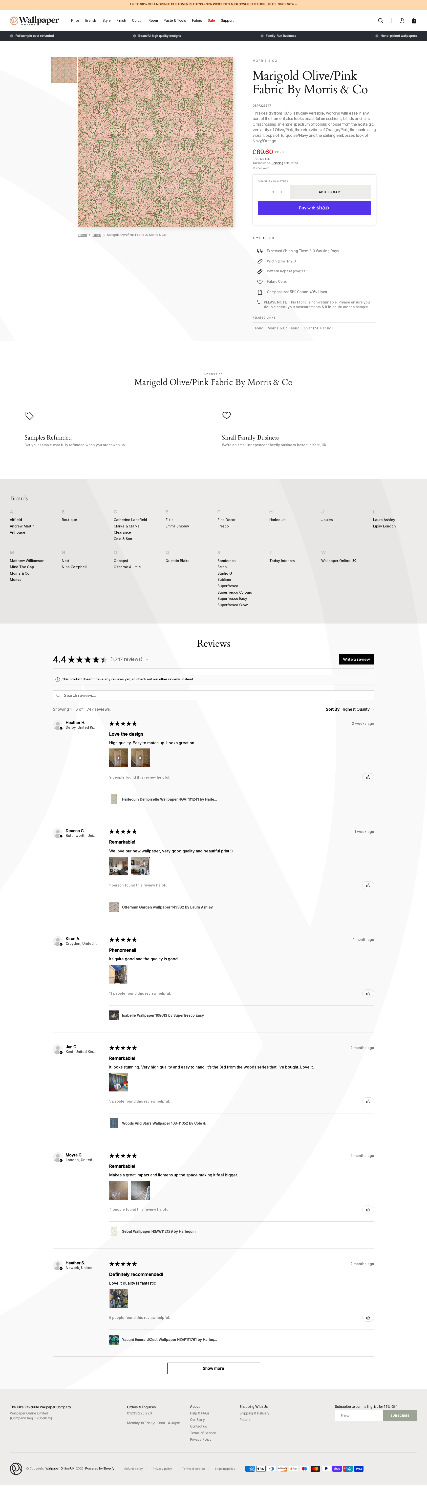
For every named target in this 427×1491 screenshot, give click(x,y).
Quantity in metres (273, 181)
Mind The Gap (22, 567)
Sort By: (333, 709)
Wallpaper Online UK (338, 561)
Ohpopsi (121, 561)
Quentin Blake (177, 561)
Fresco (223, 526)
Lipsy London (384, 526)
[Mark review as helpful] (368, 777)
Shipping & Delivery (254, 1413)
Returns (245, 1419)
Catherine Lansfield (130, 520)
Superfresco (227, 586)
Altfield (16, 520)
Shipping (277, 163)
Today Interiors (282, 561)
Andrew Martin (22, 526)
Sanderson (226, 561)
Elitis (169, 520)
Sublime (224, 579)
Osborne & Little (127, 567)
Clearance (122, 532)
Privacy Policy (201, 1439)
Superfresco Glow (232, 605)
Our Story (197, 1419)
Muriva (15, 579)
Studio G (224, 573)
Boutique (69, 520)
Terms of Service (203, 1433)
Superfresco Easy (232, 598)
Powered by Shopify (99, 1468)
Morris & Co (19, 573)
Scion (222, 567)
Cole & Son (123, 539)
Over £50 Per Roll (318, 328)
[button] (380, 20)
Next (65, 561)
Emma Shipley (177, 526)
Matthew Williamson (27, 561)
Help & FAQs (200, 1413)
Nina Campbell (74, 567)
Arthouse (17, 532)
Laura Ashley (384, 520)
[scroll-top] (416, 1480)
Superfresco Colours (234, 592)
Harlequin (277, 520)
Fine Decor (226, 520)
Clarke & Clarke (127, 526)
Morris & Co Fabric (283, 328)
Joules (327, 520)
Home (82, 235)
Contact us (198, 1426)
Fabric (97, 235)
